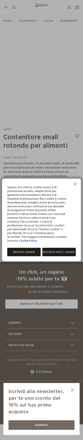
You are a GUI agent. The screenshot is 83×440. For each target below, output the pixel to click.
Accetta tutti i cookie (59, 251)
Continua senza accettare (75, 185)
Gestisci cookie (24, 251)
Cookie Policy (28, 240)
